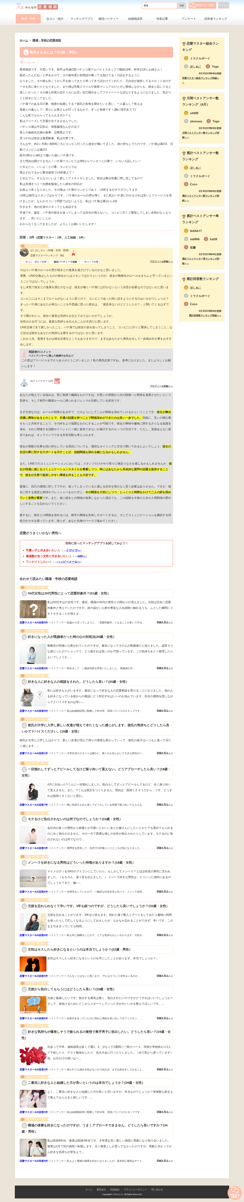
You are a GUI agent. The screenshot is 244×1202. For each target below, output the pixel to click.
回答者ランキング (215, 18)
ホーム (88, 1189)
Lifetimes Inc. (118, 1194)
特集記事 (162, 18)
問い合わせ (157, 1189)
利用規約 (114, 1189)
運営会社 (101, 1189)
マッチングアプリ (81, 18)
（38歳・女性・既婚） (50, 250)
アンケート (189, 18)
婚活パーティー (109, 18)
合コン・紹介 (55, 18)
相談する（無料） (206, 5)
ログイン (224, 5)
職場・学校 (28, 18)
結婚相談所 (135, 18)
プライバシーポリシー (135, 1189)
